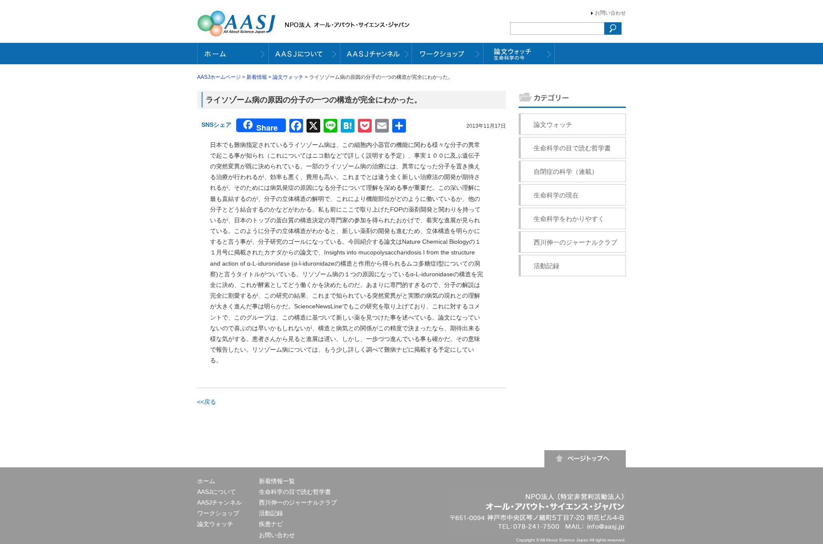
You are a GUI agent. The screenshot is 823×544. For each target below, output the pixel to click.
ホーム (206, 481)
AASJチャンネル (219, 502)
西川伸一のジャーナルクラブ (575, 242)
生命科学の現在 (556, 195)
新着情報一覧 (277, 481)
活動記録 (546, 265)
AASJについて (216, 491)
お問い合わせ (610, 13)
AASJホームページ (219, 77)
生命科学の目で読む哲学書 (572, 148)
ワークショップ (218, 513)
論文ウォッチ (288, 77)
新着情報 (256, 77)
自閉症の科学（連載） (566, 171)
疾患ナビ (271, 523)
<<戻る (206, 401)
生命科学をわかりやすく (569, 218)
